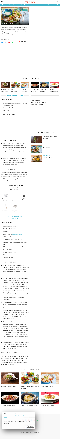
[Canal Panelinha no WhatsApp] (37, 420)
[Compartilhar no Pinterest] (9, 42)
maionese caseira (17, 234)
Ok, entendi (30, 426)
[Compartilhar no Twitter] (2, 42)
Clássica (53, 4)
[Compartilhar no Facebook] (5, 42)
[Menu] (2, 2)
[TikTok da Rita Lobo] (35, 428)
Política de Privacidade (26, 432)
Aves (35, 4)
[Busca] (58, 2)
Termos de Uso (36, 432)
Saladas (30, 4)
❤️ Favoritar (23, 41)
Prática (48, 4)
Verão (25, 4)
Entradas (21, 4)
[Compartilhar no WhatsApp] (12, 42)
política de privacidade (20, 415)
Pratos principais (13, 4)
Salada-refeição (41, 4)
